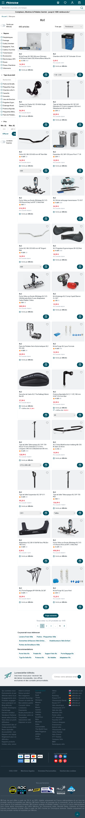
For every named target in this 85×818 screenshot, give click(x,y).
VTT (53, 693)
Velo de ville (57, 710)
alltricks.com (77, 693)
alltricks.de (76, 698)
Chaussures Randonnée (61, 700)
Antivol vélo (56, 727)
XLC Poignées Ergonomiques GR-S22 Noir (67, 248)
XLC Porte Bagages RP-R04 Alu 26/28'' (32, 590)
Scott (37, 736)
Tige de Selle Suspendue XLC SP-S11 (32, 495)
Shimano (38, 700)
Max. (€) (12, 125)
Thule (37, 697)
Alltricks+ (5, 739)
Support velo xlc (51, 653)
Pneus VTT (56, 698)
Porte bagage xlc (67, 653)
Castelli (38, 693)
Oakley (38, 715)
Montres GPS (57, 713)
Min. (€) (3, 125)
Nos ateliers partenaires (28, 703)
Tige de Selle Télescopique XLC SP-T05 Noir (66, 495)
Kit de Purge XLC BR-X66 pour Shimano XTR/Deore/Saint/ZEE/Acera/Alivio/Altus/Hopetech (37, 57)
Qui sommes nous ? (9, 691)
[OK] (79, 676)
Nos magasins (24, 695)
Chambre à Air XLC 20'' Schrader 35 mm (67, 56)
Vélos (54, 691)
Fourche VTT (57, 720)
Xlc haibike (52, 657)
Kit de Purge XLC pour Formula (63, 346)
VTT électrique (58, 717)
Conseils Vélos (24, 705)
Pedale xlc (37, 653)
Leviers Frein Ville (26, 637)
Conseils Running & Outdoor (30, 698)
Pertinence (69, 27)
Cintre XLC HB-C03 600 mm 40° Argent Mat (32, 249)
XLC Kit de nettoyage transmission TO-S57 (68, 200)
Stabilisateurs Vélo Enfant (59, 641)
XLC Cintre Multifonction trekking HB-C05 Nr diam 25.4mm (67, 446)
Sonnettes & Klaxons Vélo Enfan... (32, 641)
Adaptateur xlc (65, 657)
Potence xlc (39, 657)
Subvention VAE (25, 720)
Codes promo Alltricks (10, 727)
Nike (37, 719)
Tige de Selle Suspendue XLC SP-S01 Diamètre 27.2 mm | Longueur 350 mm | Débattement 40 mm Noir (67, 106)
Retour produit (24, 693)
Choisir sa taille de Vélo (28, 700)
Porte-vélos (56, 715)
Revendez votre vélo (27, 715)
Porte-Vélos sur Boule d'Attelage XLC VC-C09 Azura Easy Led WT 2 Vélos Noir (33, 201)
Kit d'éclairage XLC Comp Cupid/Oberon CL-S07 (67, 297)
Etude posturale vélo (27, 713)
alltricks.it (75, 700)
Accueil (4, 16)
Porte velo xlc (24, 653)
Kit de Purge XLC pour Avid (62, 590)
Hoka (37, 724)
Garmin (38, 710)
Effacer (6, 134)
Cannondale (40, 727)
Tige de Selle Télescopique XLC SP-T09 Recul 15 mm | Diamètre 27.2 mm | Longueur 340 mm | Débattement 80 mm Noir (33, 447)
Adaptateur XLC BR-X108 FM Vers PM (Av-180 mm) (34, 543)
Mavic (37, 707)
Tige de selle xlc (25, 657)
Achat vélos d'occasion (11, 717)
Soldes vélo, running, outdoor (13, 744)
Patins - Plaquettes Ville (46, 637)
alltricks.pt (76, 703)
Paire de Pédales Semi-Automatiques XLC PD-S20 (33, 347)
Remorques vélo (58, 744)
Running (55, 695)
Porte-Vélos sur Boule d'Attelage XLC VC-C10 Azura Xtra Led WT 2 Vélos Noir (67, 543)
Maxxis (38, 702)
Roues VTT (56, 703)
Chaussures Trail (58, 729)
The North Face (41, 729)
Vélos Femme (57, 732)
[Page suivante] (64, 626)
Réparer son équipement (11, 734)
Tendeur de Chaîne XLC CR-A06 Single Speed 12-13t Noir (32, 105)
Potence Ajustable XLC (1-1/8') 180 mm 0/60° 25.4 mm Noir (67, 395)
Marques (12, 16)
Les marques (40, 691)
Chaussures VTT (58, 708)
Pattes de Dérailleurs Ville (29, 645)
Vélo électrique (58, 705)
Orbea (37, 739)
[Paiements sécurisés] (30, 759)
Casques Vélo (57, 739)
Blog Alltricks (7, 705)
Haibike (38, 712)
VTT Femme (56, 737)
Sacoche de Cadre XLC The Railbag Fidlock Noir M (34, 395)
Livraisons (23, 708)
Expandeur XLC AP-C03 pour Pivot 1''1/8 (67, 154)
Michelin (38, 722)
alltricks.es (76, 695)
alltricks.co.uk (77, 691)
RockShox (39, 717)
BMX (54, 742)
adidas (38, 734)
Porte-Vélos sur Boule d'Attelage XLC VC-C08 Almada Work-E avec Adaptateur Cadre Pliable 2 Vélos (33, 298)
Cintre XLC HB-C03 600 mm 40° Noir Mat (33, 154)
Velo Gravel (56, 734)
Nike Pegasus (40, 731)
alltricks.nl (76, 705)
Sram (37, 705)
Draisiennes (56, 725)
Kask (37, 695)
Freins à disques (58, 722)
